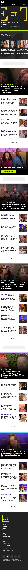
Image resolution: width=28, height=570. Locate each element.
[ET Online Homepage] (3, 1)
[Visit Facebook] (3, 556)
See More (14, 142)
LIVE (3, 4)
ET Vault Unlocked (9, 369)
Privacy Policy (6, 545)
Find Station (8, 172)
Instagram (5, 528)
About (4, 535)
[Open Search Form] (26, 2)
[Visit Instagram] (11, 556)
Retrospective (7, 280)
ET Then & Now (7, 85)
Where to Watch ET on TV (12, 168)
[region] (14, 14)
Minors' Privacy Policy (8, 550)
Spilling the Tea (8, 202)
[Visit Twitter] (7, 556)
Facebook (5, 527)
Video (13, 4)
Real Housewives (8, 449)
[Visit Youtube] (15, 556)
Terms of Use (5, 544)
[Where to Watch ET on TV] (14, 161)
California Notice (6, 548)
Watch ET (24, 4)
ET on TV (4, 533)
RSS (3, 538)
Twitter (4, 530)
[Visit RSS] (19, 556)
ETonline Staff (6, 536)
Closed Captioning (7, 547)
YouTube (4, 531)
